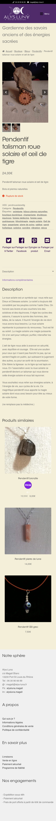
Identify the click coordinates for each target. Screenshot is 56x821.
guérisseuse (8, 221)
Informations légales (12, 722)
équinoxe (6, 217)
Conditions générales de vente (17, 726)
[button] (45, 92)
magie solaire (35, 221)
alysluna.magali (15, 688)
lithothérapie (22, 221)
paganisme (13, 224)
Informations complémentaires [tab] (17, 280)
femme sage (36, 217)
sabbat (39, 224)
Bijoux (27, 51)
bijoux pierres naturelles (35, 211)
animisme (17, 211)
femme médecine (21, 217)
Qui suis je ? (8, 718)
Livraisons (7, 756)
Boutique (18, 51)
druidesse (42, 214)
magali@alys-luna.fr (37, 2)
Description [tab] (8, 271)
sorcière (26, 227)
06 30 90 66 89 (20, 2)
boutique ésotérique (12, 214)
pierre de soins (27, 224)
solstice (17, 227)
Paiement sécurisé (11, 764)
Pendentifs (37, 51)
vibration (35, 227)
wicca (44, 227)
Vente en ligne (9, 760)
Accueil (9, 51)
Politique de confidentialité (15, 729)
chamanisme (29, 214)
